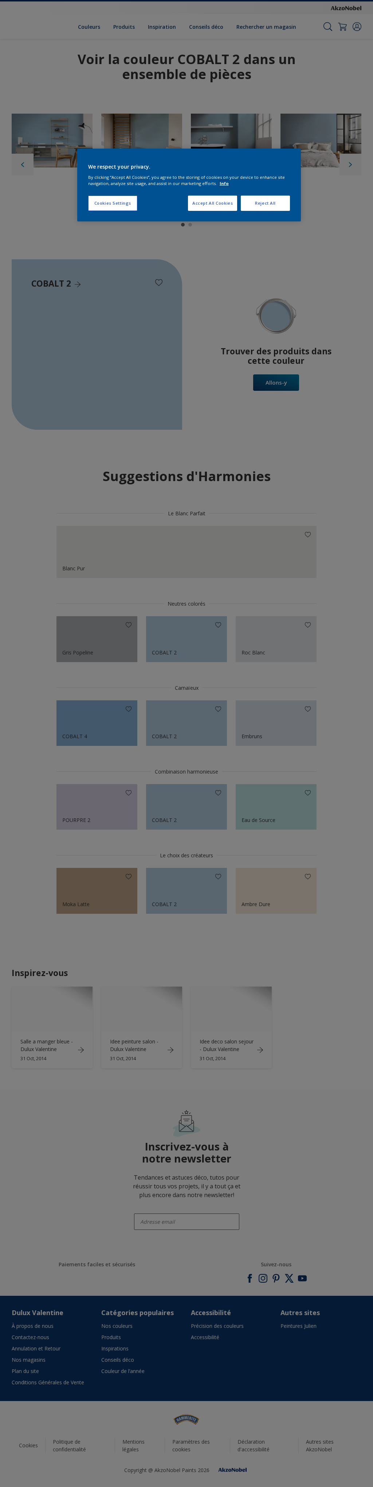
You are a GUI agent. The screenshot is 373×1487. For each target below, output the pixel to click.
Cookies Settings (112, 203)
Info (224, 183)
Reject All (265, 203)
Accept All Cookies (212, 203)
